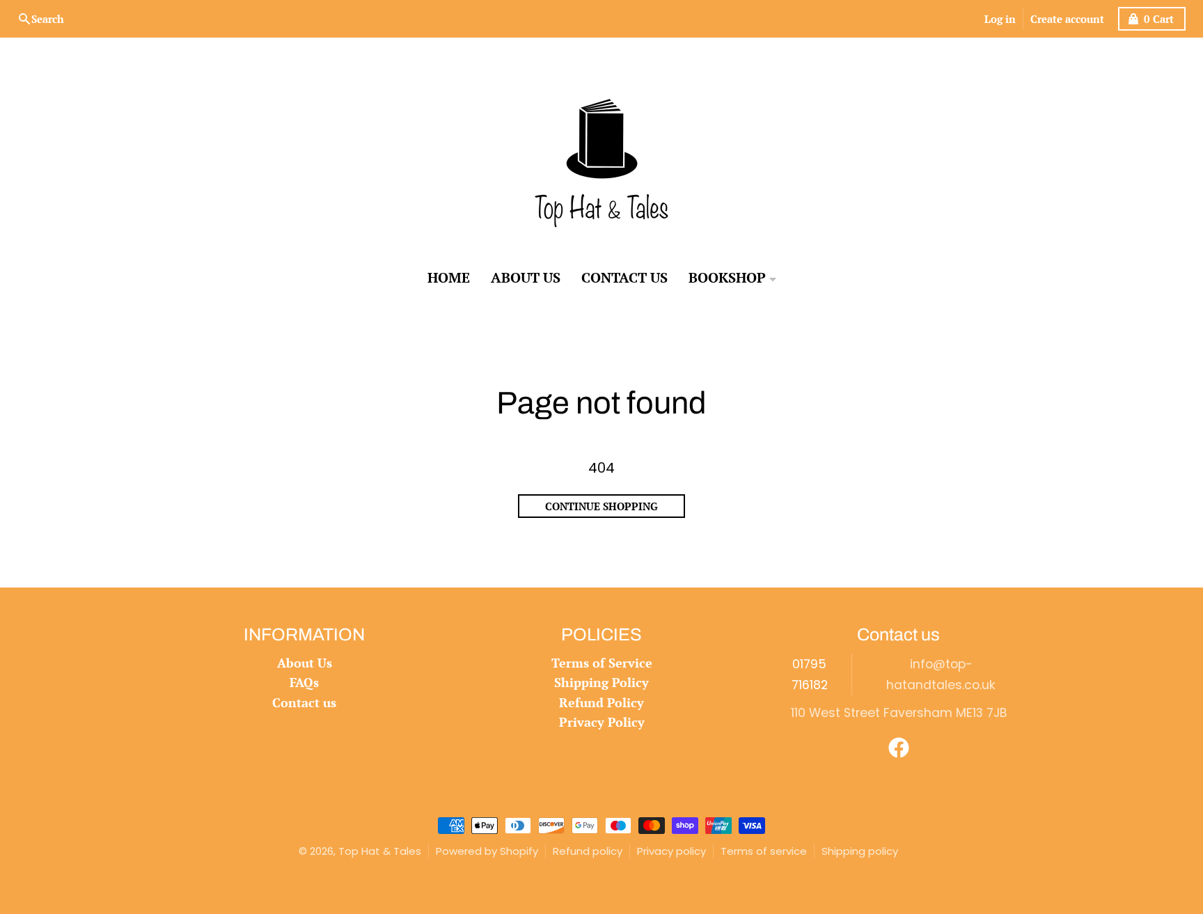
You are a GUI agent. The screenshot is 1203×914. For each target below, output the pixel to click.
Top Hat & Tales (379, 851)
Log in (1000, 19)
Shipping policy (859, 851)
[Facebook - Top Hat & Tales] (898, 747)
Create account (1067, 19)
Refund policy (587, 851)
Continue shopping (601, 506)
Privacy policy (671, 851)
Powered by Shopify (487, 851)
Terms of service (764, 851)
